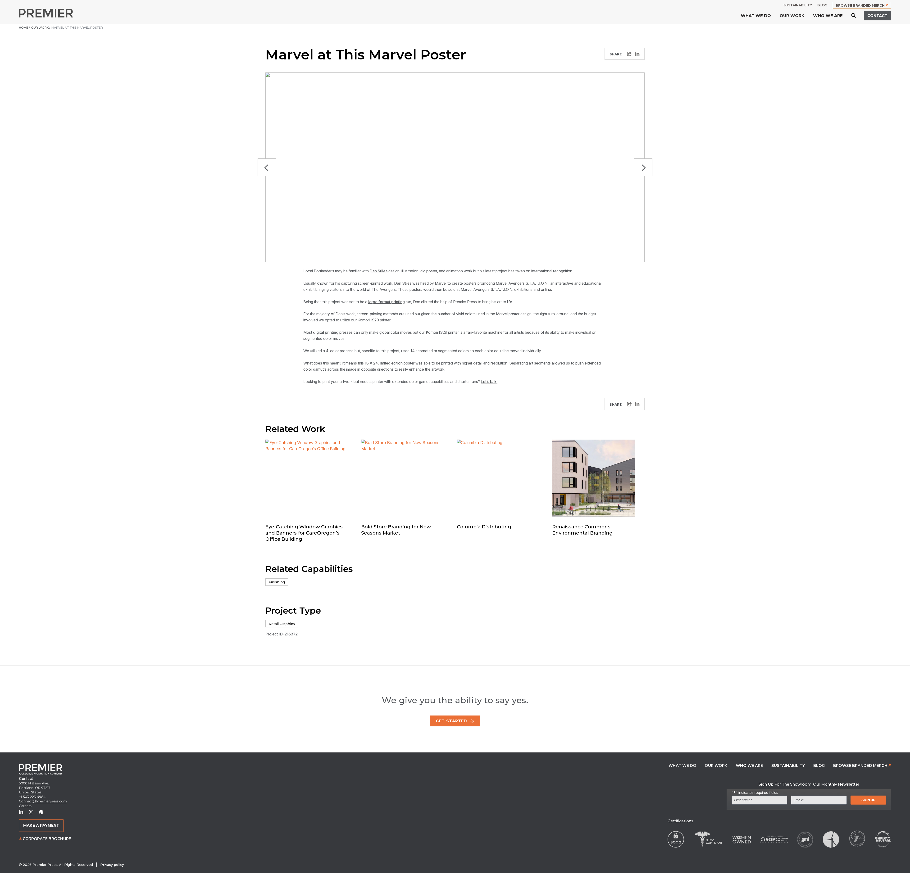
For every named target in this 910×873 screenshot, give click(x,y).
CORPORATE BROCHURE (46, 839)
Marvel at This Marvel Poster (77, 27)
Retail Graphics (282, 624)
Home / (24, 27)
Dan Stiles (378, 271)
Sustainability (788, 765)
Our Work (792, 15)
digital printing (325, 332)
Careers (25, 806)
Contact (877, 16)
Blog (819, 765)
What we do (756, 15)
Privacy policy (112, 865)
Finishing (277, 582)
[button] (267, 167)
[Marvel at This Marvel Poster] (637, 54)
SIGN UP (868, 800)
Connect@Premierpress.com (43, 801)
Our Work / (40, 27)
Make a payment (41, 826)
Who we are (749, 765)
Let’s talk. (489, 381)
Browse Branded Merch (860, 765)
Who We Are (828, 15)
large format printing (386, 301)
